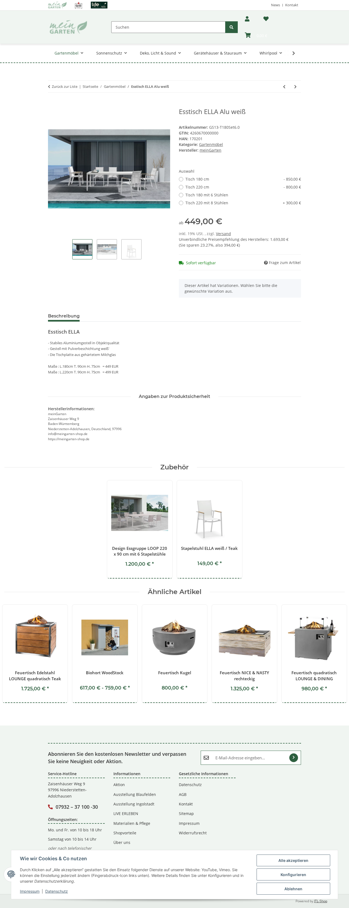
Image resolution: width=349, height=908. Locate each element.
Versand (223, 233)
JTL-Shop (320, 901)
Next (335, 654)
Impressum (30, 891)
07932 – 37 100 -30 (77, 807)
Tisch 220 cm (243, 187)
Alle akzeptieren (293, 860)
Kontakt (291, 4)
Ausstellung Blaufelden (134, 794)
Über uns (121, 842)
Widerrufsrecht (193, 832)
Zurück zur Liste (64, 86)
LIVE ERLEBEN (125, 813)
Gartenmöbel (211, 144)
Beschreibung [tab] (64, 316)
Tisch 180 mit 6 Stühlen (206, 194)
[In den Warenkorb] (52, 105)
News (275, 4)
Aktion (119, 784)
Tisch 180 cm (243, 179)
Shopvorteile (124, 832)
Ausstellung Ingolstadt (133, 804)
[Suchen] (231, 27)
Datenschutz (56, 891)
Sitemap (186, 813)
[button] (247, 19)
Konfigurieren (293, 874)
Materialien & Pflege (131, 823)
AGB (182, 794)
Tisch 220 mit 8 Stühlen (243, 202)
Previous (13, 654)
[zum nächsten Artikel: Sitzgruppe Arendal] (295, 86)
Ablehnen (293, 888)
